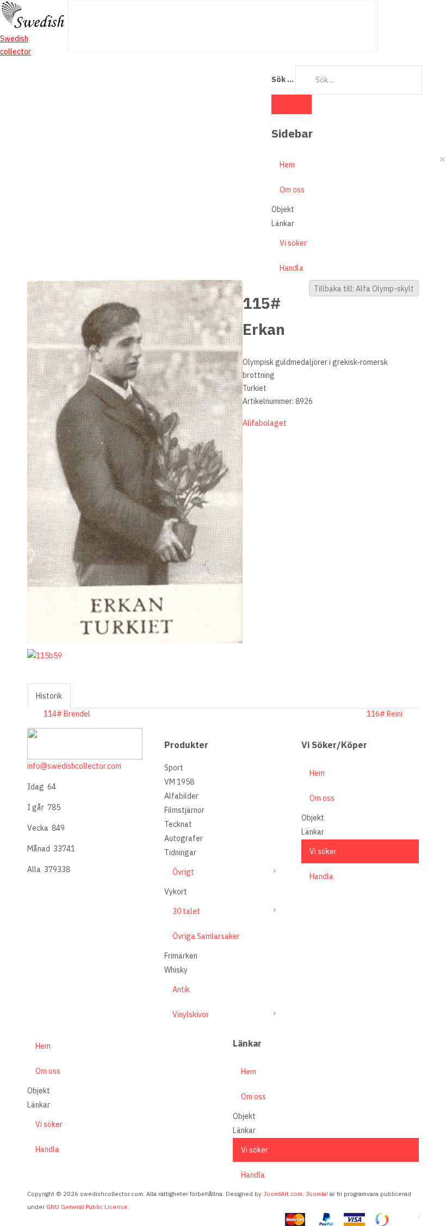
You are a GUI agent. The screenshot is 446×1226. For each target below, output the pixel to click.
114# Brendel (67, 714)
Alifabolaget (265, 423)
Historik (49, 696)
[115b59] (46, 655)
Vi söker (293, 243)
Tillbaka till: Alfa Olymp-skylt (364, 289)
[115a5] (135, 461)
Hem (287, 165)
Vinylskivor (190, 1014)
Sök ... (282, 79)
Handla (291, 268)
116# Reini (384, 714)
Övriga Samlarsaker (206, 936)
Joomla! (317, 1194)
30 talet (186, 911)
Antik (181, 989)
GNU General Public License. (87, 1207)
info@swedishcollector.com (74, 766)
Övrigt (183, 872)
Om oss (292, 190)
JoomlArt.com (282, 1194)
